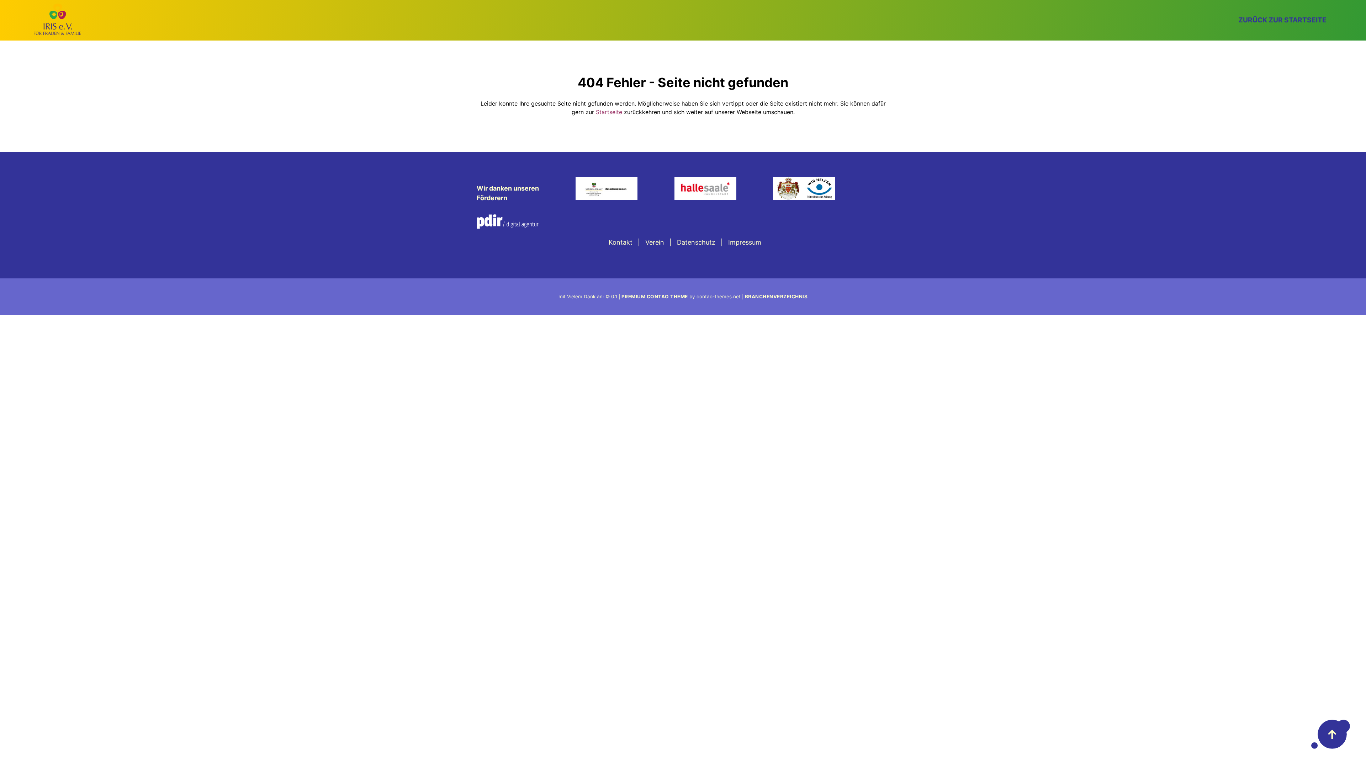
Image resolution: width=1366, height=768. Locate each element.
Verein (654, 242)
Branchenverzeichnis (776, 296)
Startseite (609, 112)
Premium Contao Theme (654, 296)
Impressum (744, 242)
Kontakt (620, 242)
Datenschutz (696, 242)
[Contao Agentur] (508, 226)
